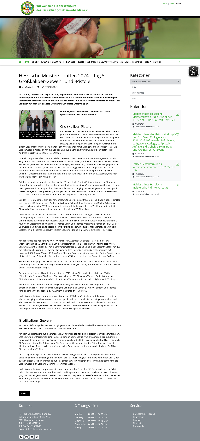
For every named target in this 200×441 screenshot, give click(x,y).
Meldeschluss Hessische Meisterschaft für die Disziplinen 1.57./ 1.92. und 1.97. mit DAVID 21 (154, 117)
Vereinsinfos (138, 92)
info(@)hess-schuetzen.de (39, 429)
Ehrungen (69, 61)
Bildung (56, 61)
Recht (80, 61)
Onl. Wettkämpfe (108, 61)
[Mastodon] (37, 437)
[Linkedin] (31, 437)
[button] (26, 59)
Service (157, 61)
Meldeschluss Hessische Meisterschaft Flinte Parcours (150, 186)
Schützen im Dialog (131, 61)
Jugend (45, 61)
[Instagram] (26, 437)
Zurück (24, 393)
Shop (148, 61)
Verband (91, 61)
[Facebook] (21, 437)
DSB (134, 98)
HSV (134, 87)
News (26, 61)
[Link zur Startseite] (54, 7)
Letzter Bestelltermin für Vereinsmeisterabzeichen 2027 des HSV (154, 167)
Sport (35, 61)
